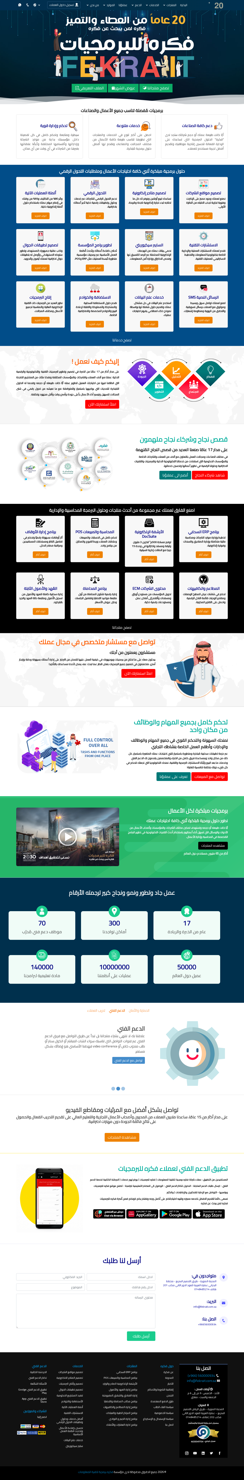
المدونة (169, 1377)
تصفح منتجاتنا (158, 87)
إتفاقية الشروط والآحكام (160, 1389)
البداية (183, 5)
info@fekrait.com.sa (201, 1381)
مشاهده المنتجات (213, 846)
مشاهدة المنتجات (122, 1137)
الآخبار (170, 1383)
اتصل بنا (169, 1424)
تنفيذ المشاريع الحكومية (70, 1395)
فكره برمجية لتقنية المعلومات (95, 1472)
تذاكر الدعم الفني (37, 1377)
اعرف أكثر (203, 554)
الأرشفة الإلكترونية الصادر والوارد (120, 1383)
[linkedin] (203, 1453)
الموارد (111, 5)
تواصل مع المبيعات (209, 776)
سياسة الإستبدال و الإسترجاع (158, 1419)
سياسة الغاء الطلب (163, 1407)
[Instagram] (186, 1453)
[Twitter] (211, 1453)
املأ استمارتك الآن (102, 404)
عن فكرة (168, 1372)
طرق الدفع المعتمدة (162, 1401)
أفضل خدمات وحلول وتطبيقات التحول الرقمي (69, 1420)
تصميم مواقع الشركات (70, 1372)
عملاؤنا (123, 5)
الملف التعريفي (91, 87)
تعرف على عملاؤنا (174, 776)
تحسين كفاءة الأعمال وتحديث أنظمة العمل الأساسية (71, 1431)
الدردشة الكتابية (38, 1372)
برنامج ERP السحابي (126, 1372)
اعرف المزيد (203, 215)
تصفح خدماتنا (122, 340)
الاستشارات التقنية (73, 1413)
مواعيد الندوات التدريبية (128, 1055)
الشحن (169, 1395)
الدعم (138, 5)
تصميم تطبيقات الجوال (71, 1389)
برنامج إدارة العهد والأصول (123, 1389)
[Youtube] (195, 1453)
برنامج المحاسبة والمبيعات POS (120, 1377)
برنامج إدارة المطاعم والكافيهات (120, 1407)
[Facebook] (219, 1453)
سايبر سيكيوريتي (74, 1446)
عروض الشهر (125, 87)
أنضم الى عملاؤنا (175, 475)
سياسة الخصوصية (163, 1413)
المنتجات (171, 5)
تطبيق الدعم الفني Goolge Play (32, 1391)
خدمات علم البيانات (73, 1440)
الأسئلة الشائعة (38, 1383)
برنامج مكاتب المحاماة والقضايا (120, 1401)
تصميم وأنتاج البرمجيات (71, 1383)
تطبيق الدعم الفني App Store (34, 1400)
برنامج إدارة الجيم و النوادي (123, 1419)
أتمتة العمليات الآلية (72, 1407)
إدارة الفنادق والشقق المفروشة (119, 1395)
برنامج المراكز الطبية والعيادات (121, 1413)
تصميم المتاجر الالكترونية (69, 1377)
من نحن (94, 5)
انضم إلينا (42, 1417)
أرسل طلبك (141, 1336)
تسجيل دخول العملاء (62, 5)
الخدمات (154, 5)
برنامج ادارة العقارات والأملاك (121, 1424)
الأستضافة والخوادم (72, 1401)
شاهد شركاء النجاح (210, 475)
